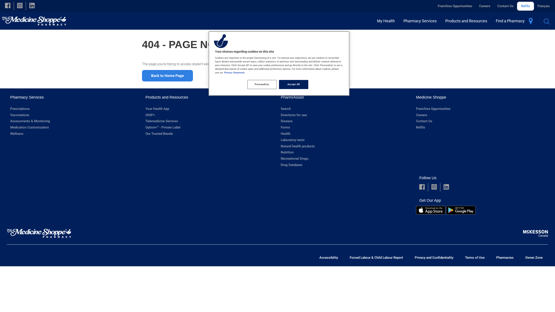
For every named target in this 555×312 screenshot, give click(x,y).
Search (286, 109)
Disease (286, 121)
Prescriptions (20, 109)
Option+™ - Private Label (162, 127)
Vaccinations (19, 115)
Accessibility (328, 258)
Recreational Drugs (295, 159)
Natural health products (298, 146)
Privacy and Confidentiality (434, 258)
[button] (8, 6)
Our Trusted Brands (159, 134)
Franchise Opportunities (455, 6)
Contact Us (505, 6)
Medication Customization (29, 127)
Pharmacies (505, 258)
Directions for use (294, 115)
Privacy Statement (234, 72)
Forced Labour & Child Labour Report (376, 258)
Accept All (293, 84)
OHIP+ (150, 115)
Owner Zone (534, 258)
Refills (525, 6)
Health (285, 134)
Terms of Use (475, 258)
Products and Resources (166, 97)
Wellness (16, 134)
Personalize (262, 84)
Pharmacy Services (27, 97)
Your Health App (157, 109)
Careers (484, 6)
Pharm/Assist (292, 97)
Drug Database (291, 165)
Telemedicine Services (161, 121)
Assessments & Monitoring (30, 121)
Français (543, 6)
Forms (285, 127)
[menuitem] (387, 21)
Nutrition (287, 152)
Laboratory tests (293, 140)
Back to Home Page (167, 75)
